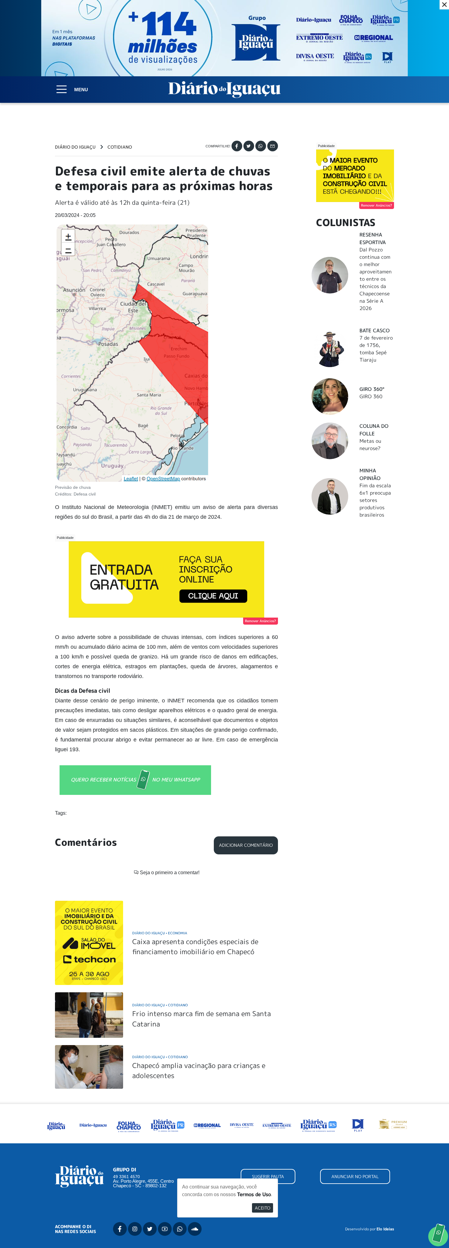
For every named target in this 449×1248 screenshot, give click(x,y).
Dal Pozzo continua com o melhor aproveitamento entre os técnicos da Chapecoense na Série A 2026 (376, 279)
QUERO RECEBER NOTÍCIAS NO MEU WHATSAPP (135, 779)
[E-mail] (272, 146)
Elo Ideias (385, 1229)
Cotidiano (120, 147)
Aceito (262, 1208)
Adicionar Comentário (246, 845)
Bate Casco (375, 330)
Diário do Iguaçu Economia (159, 933)
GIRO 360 (371, 396)
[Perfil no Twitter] (150, 1229)
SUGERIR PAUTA (268, 1176)
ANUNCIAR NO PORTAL (355, 1176)
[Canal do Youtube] (165, 1229)
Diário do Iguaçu (75, 147)
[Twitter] (248, 146)
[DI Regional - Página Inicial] (56, 1124)
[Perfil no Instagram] (135, 1229)
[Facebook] (237, 146)
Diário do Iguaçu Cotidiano (160, 1005)
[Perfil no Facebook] (120, 1229)
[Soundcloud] (195, 1229)
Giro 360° (372, 389)
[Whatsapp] (260, 146)
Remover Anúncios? (260, 621)
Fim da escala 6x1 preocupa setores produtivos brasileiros (375, 500)
